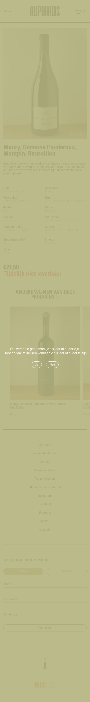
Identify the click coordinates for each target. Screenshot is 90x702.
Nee (52, 364)
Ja (36, 364)
